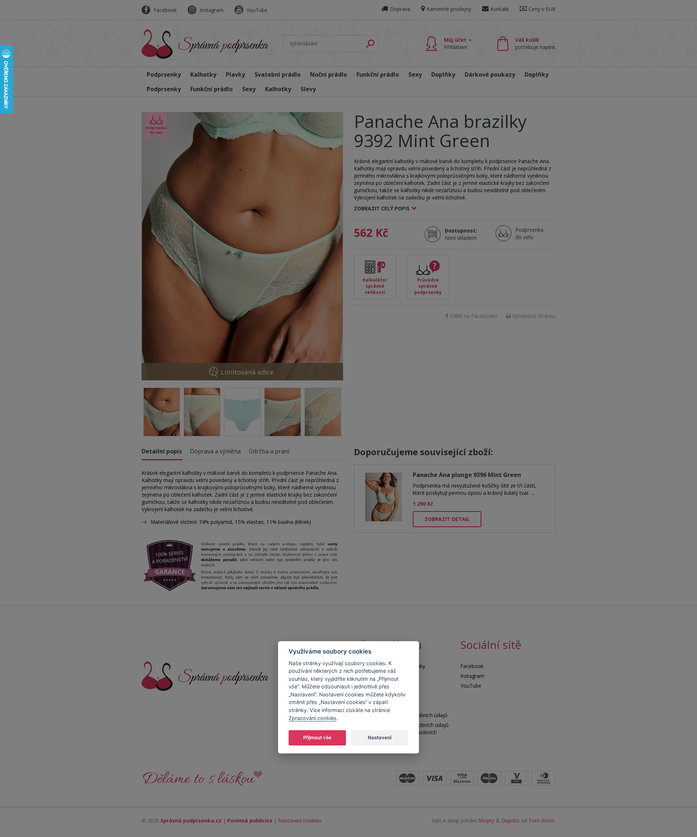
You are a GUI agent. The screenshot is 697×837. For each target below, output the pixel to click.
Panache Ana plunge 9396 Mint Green (467, 475)
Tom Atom (541, 820)
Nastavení (379, 737)
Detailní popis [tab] (162, 451)
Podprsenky (164, 74)
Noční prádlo (328, 74)
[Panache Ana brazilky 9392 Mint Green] (242, 246)
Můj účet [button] (456, 43)
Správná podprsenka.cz (190, 820)
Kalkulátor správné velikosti (375, 286)
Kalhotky (203, 74)
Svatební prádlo (277, 74)
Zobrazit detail (447, 518)
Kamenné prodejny (449, 8)
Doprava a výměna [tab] (215, 451)
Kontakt (499, 8)
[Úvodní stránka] (205, 44)
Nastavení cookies (299, 820)
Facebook (164, 10)
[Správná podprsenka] (205, 675)
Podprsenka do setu (527, 233)
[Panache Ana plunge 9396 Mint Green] (383, 495)
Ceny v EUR (542, 8)
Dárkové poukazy (490, 74)
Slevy (308, 89)
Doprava (400, 8)
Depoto (510, 820)
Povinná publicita (249, 820)
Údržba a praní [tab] (269, 451)
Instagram (211, 10)
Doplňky (443, 74)
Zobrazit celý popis (381, 208)
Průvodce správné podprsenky (428, 286)
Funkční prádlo (377, 74)
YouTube (256, 10)
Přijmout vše (317, 737)
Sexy (415, 74)
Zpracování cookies (313, 718)
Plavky (235, 74)
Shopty (486, 820)
